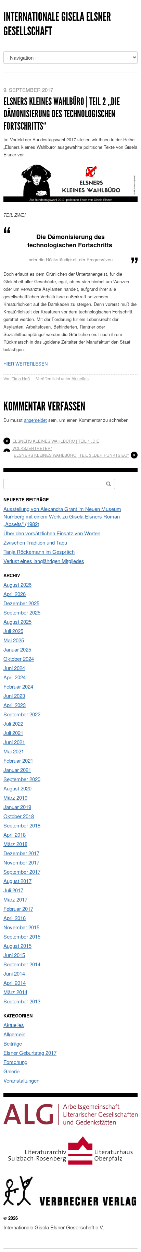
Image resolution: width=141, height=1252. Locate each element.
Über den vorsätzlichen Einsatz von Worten (51, 533)
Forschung (15, 1061)
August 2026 (17, 584)
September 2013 (21, 1001)
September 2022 (21, 714)
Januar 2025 (17, 649)
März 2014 (15, 991)
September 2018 (21, 825)
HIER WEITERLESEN (25, 363)
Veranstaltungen (21, 1080)
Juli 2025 (13, 630)
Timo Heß (21, 378)
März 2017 (15, 899)
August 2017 (17, 880)
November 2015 (21, 927)
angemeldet (35, 420)
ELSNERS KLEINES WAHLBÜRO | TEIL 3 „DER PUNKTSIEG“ (71, 455)
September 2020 (21, 779)
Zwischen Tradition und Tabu (35, 542)
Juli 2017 (13, 890)
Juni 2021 (14, 742)
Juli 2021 (13, 732)
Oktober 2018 (18, 816)
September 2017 (21, 871)
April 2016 (14, 917)
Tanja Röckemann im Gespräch (39, 551)
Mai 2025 (13, 640)
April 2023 (14, 704)
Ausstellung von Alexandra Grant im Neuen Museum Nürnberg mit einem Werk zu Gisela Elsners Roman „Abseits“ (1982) (62, 516)
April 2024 (14, 677)
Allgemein (14, 1034)
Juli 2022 (13, 723)
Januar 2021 (17, 769)
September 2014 (21, 964)
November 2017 (21, 862)
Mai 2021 (13, 751)
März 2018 (15, 843)
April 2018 (14, 834)
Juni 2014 (14, 973)
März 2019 (15, 797)
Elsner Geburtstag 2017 (29, 1052)
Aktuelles (80, 378)
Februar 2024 (18, 686)
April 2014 (14, 982)
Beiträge (12, 1043)
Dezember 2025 (21, 603)
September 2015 (21, 936)
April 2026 (14, 593)
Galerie (11, 1071)
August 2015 (17, 945)
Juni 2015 (14, 954)
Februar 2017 (18, 908)
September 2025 (21, 612)
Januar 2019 (17, 806)
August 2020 (17, 788)
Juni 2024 (14, 667)
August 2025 (17, 621)
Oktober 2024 (18, 658)
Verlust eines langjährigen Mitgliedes (43, 560)
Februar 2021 (18, 760)
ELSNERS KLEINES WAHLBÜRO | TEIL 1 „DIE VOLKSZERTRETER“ (55, 444)
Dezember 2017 (21, 853)
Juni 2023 (14, 695)
